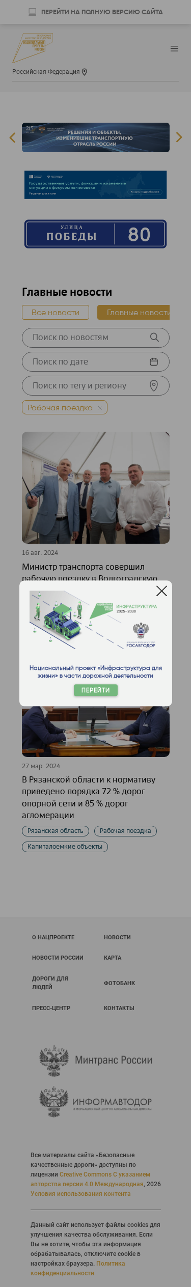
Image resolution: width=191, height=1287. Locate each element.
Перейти (95, 690)
